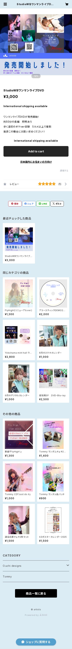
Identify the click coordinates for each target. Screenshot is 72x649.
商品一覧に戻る (36, 593)
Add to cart (36, 151)
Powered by (32, 615)
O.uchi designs (12, 565)
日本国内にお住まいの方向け (36, 161)
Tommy (7, 576)
